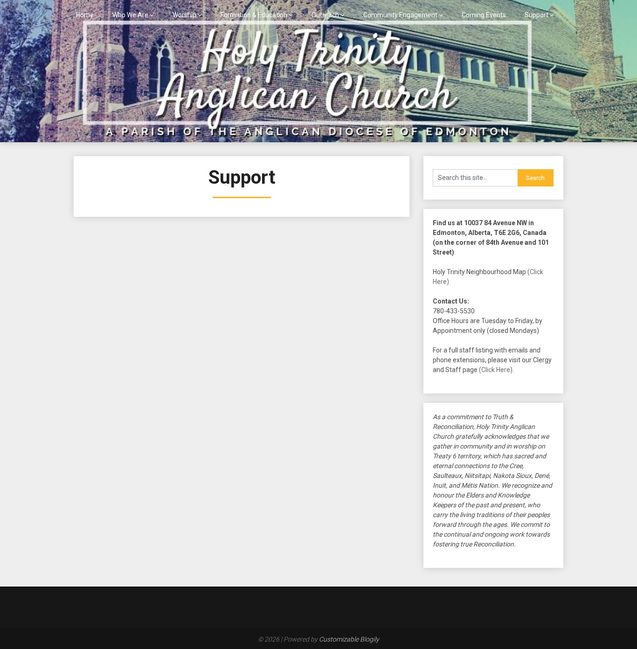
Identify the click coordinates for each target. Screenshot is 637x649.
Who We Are (130, 15)
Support (536, 15)
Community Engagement (400, 15)
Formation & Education (254, 15)
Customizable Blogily (349, 639)
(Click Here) (495, 369)
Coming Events (484, 15)
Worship (184, 15)
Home (85, 15)
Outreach (325, 15)
